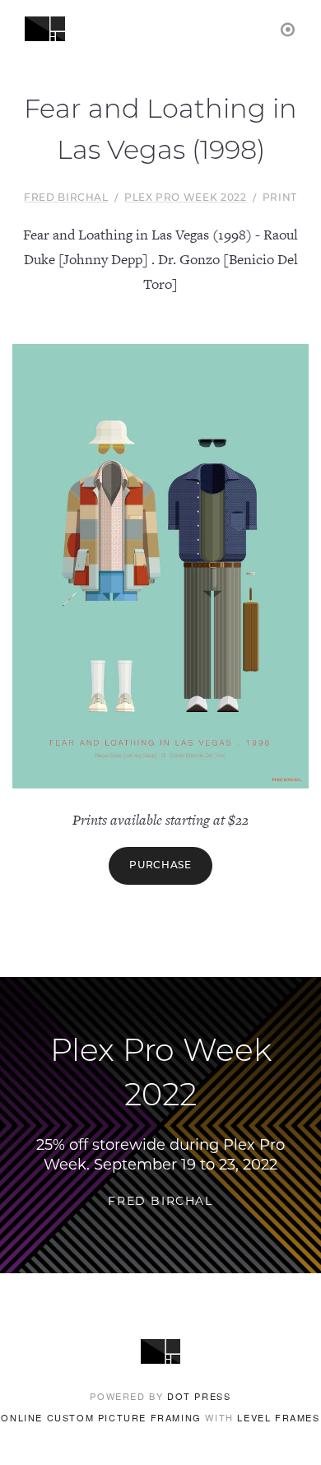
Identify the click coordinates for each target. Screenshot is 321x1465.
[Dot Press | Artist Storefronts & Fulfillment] (288, 28)
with (160, 1417)
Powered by (160, 1395)
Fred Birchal (66, 198)
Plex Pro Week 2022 (185, 198)
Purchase (160, 866)
